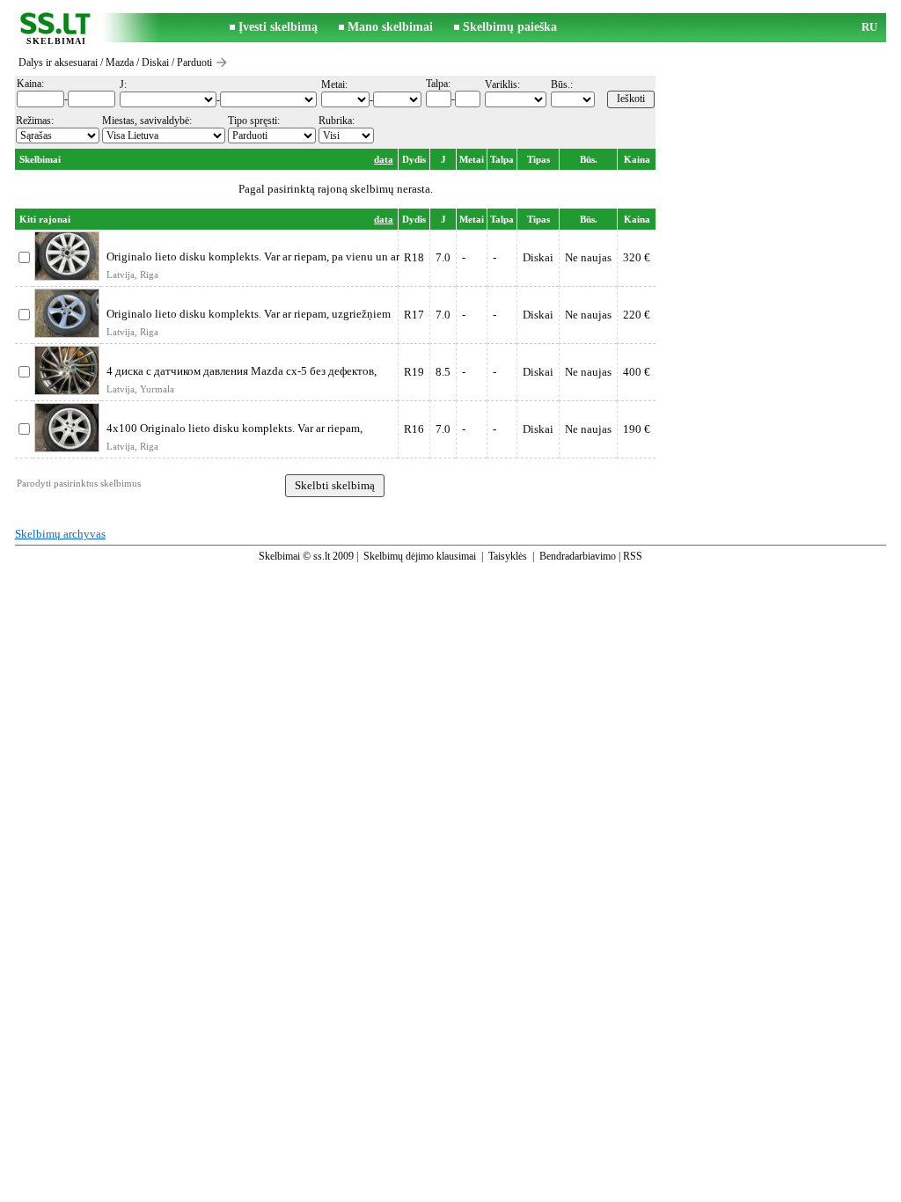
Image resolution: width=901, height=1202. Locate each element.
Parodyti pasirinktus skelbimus (79, 483)
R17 (414, 314)
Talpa (502, 159)
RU (869, 26)
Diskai (155, 62)
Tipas (538, 159)
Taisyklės (507, 556)
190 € (636, 429)
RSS (632, 556)
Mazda (120, 62)
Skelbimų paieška (510, 26)
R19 (414, 371)
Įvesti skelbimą (278, 26)
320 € (636, 257)
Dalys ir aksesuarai (58, 62)
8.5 (443, 371)
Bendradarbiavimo (577, 556)
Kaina (637, 159)
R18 (414, 257)
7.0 (443, 257)
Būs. (588, 159)
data (383, 159)
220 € (636, 314)
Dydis (414, 159)
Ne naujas (588, 257)
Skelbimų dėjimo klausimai (419, 556)
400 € (636, 371)
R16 (414, 429)
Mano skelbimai (390, 26)
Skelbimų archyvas (60, 533)
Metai (471, 159)
